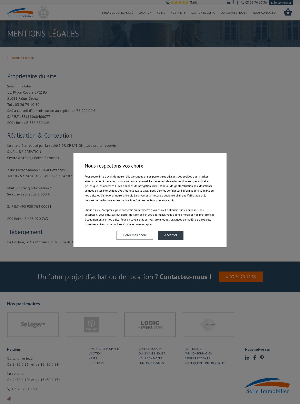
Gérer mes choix (135, 235)
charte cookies (113, 224)
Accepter (170, 235)
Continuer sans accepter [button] (137, 224)
